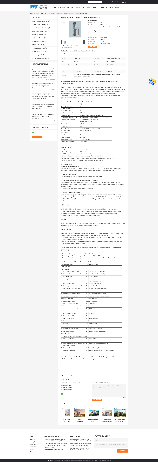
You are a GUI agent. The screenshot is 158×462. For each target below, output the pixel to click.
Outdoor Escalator (37, 45)
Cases (117, 7)
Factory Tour (79, 7)
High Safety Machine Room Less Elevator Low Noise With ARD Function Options (56, 444)
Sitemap (32, 451)
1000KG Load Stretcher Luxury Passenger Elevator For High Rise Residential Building (54, 449)
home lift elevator (76, 375)
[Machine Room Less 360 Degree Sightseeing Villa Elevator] (72, 29)
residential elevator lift (85, 375)
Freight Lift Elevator (37, 34)
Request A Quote (116, 1)
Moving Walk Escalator (38, 48)
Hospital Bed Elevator (38, 31)
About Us (70, 7)
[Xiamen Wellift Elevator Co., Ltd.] (39, 7)
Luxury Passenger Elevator (39, 21)
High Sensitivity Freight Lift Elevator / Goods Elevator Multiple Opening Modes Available (80, 449)
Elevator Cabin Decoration (39, 58)
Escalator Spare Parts (38, 55)
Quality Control (92, 7)
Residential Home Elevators (48, 13)
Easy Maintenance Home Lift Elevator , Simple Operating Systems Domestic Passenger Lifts (93, 420)
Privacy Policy (51, 460)
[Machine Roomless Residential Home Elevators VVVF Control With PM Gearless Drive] (80, 412)
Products (61, 7)
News (111, 7)
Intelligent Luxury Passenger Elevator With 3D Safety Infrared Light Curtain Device (55, 440)
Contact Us (103, 7)
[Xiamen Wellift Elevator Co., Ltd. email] (34, 132)
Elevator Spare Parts (38, 51)
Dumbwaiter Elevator (38, 38)
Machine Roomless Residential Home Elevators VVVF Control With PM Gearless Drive (80, 420)
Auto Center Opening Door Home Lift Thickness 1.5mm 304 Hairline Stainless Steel (66, 420)
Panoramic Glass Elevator (39, 24)
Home (54, 7)
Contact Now (92, 46)
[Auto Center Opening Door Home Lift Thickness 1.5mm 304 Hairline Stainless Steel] (66, 412)
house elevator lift (67, 375)
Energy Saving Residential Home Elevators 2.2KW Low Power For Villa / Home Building (107, 420)
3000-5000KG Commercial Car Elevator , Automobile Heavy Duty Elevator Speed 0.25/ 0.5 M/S (80, 440)
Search (104, 2)
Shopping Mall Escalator (39, 41)
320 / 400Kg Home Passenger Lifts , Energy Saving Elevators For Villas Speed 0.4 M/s (120, 420)
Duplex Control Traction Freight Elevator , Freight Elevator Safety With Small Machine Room (81, 445)
